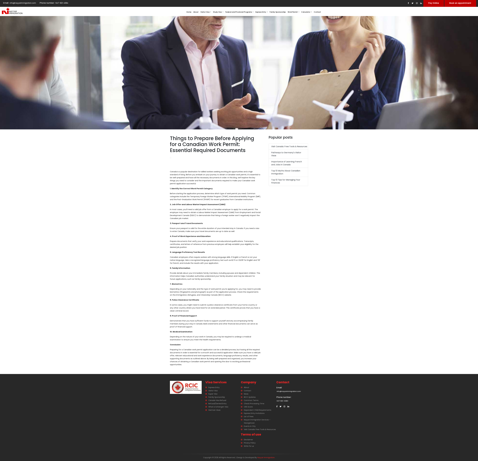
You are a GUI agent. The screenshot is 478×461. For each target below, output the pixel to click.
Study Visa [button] (217, 12)
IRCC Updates (250, 397)
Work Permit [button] (293, 12)
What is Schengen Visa (218, 407)
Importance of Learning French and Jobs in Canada (286, 163)
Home (188, 12)
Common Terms (251, 400)
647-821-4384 (61, 3)
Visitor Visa (213, 390)
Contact (317, 12)
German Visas (214, 410)
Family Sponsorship (278, 12)
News (246, 394)
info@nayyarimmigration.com (22, 3)
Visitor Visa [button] (205, 12)
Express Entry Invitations (254, 413)
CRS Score (248, 407)
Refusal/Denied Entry (217, 403)
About (195, 12)
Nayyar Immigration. (266, 457)
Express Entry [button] (261, 12)
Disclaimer (248, 439)
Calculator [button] (306, 12)
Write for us (249, 446)
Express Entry (214, 387)
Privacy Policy (250, 443)
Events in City (250, 426)
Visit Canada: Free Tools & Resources (289, 146)
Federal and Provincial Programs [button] (238, 12)
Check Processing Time (254, 403)
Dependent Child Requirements (257, 410)
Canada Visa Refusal (217, 400)
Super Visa (212, 394)
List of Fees (248, 416)
